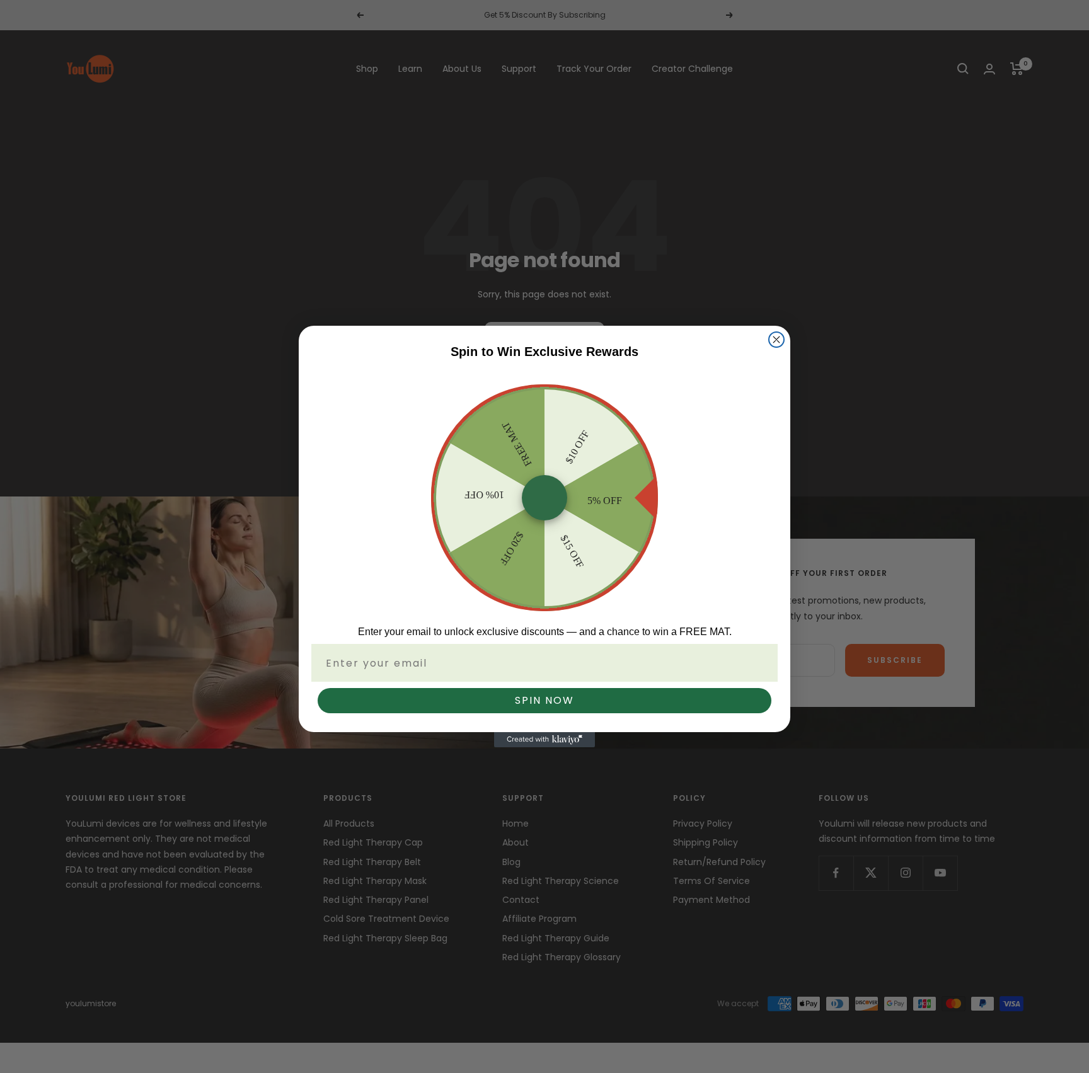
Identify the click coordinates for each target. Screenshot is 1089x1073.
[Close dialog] (776, 339)
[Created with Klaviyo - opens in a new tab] (544, 739)
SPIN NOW (544, 700)
